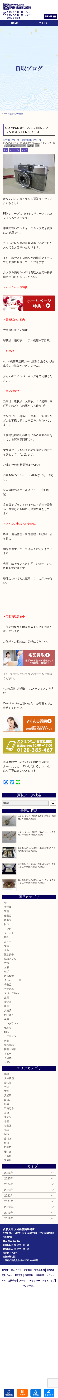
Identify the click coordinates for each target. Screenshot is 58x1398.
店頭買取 (18, 1275)
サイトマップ (48, 1280)
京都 (6, 1091)
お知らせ (9, 1062)
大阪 (6, 1086)
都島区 (7, 1125)
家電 (6, 997)
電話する (9, 1393)
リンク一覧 (28, 1285)
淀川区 (7, 1138)
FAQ (4, 1280)
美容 (6, 1040)
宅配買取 (29, 1275)
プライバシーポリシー (29, 1280)
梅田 (6, 1143)
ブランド (9, 932)
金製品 (7, 915)
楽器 (6, 1019)
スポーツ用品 (11, 993)
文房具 (7, 1010)
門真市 (7, 1147)
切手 (6, 971)
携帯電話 (9, 1044)
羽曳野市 (9, 1108)
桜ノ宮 (7, 1151)
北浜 (6, 1129)
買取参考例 (39, 1270)
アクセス (43, 22)
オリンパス (14, 150)
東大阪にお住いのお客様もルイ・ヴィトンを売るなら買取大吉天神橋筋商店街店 (36, 881)
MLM (6, 1032)
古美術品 (9, 988)
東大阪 (7, 1117)
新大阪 (7, 1082)
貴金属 (7, 906)
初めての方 (16, 1270)
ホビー (7, 1053)
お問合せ (12, 1280)
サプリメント (11, 1036)
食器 (6, 945)
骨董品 (7, 984)
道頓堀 (7, 1160)
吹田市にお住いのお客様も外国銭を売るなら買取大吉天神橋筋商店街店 (36, 849)
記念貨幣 (9, 954)
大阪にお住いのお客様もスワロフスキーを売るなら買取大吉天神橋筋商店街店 (36, 833)
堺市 (6, 1134)
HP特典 (50, 1270)
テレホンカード (12, 980)
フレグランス (11, 1023)
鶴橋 (6, 1073)
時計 (6, 937)
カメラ (25, 150)
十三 (6, 1121)
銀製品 (7, 919)
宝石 (6, 911)
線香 (6, 1006)
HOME (14, 22)
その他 (7, 1057)
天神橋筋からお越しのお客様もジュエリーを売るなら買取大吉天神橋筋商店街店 (36, 865)
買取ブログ (7, 1275)
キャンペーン (22, 1393)
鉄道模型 (9, 976)
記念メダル (10, 958)
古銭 (6, 962)
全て (6, 150)
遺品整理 (40, 1275)
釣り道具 (9, 1014)
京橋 (6, 1112)
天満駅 (7, 1095)
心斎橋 (7, 1155)
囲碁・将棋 (10, 1049)
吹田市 (7, 1099)
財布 (6, 924)
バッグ (7, 928)
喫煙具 (7, 1001)
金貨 (6, 950)
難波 (6, 1104)
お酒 (6, 967)
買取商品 (28, 1270)
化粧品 (7, 1027)
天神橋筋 (9, 1078)
